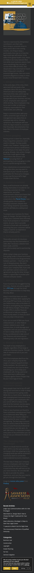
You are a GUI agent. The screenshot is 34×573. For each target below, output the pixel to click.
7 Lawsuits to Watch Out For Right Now (15, 526)
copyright (6, 546)
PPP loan (10, 288)
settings (26, 565)
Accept (7, 568)
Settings (23, 568)
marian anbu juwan (17, 481)
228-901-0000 (17, 1)
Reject (14, 568)
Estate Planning (8, 549)
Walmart (6, 159)
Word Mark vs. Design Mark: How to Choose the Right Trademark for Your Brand (15, 516)
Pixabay (6, 483)
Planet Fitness (21, 199)
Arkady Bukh (16, 24)
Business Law (7, 540)
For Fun (5, 552)
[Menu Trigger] (29, 4)
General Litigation (9, 555)
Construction (7, 543)
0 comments (19, 28)
